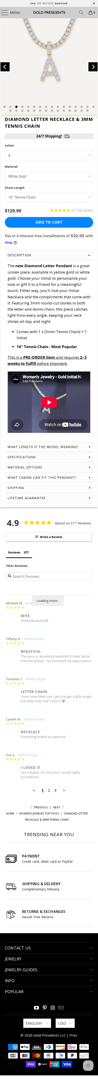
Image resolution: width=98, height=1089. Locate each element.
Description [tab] (19, 255)
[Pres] (49, 12)
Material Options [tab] (25, 467)
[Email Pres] (61, 1008)
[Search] (81, 12)
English (34, 1023)
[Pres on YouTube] (36, 1008)
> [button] (64, 790)
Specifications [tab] (22, 457)
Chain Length (15, 188)
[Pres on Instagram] (52, 1008)
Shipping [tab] (16, 488)
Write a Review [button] (51, 537)
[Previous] (5, 67)
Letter (9, 145)
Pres (73, 1035)
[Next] (93, 67)
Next (57, 807)
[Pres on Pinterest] (44, 1008)
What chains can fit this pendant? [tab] (42, 477)
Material (11, 166)
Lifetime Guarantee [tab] (27, 498)
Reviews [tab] (14, 552)
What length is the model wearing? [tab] (43, 447)
